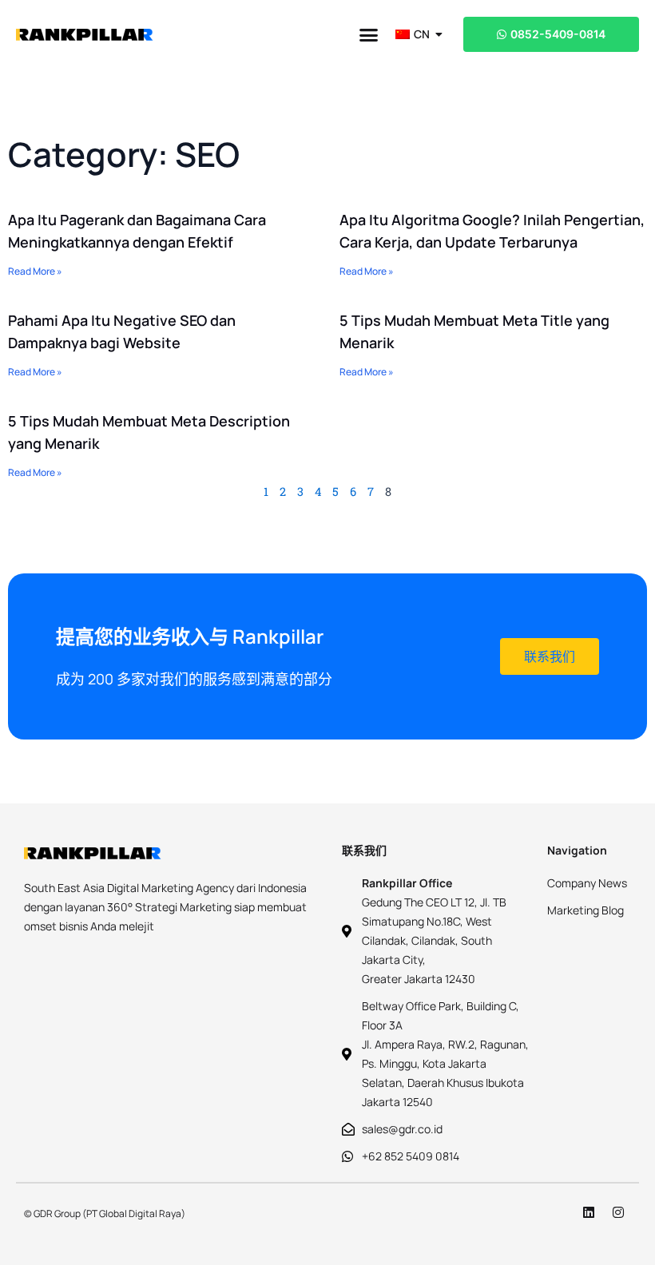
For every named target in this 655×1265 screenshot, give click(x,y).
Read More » (35, 271)
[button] (369, 34)
